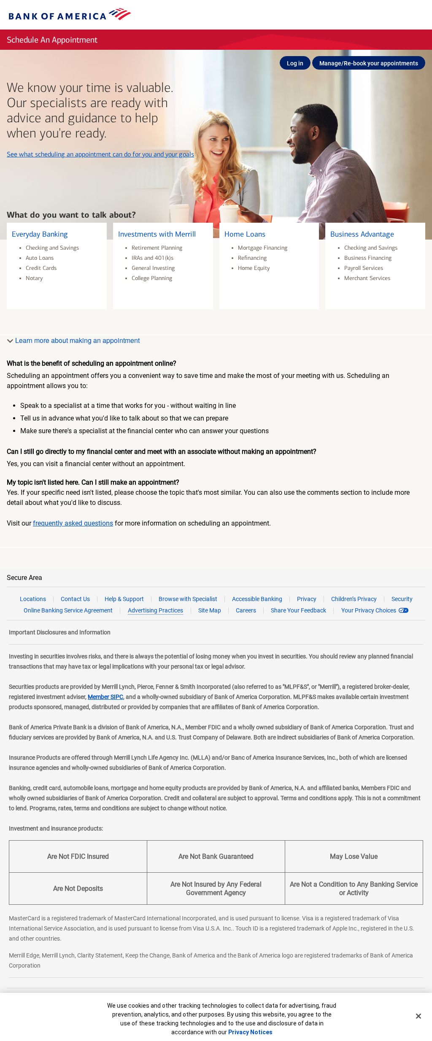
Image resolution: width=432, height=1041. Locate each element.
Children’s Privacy (354, 599)
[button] (57, 266)
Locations (33, 599)
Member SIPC (105, 696)
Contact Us (75, 599)
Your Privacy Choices (368, 610)
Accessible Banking (257, 599)
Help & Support (124, 599)
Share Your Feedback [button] (298, 610)
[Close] (418, 1016)
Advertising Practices (155, 610)
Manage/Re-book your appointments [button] (368, 63)
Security (402, 599)
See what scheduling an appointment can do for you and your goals (100, 154)
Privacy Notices (250, 1032)
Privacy (306, 599)
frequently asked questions (73, 523)
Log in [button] (295, 63)
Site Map (209, 610)
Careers (246, 610)
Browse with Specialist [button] (188, 599)
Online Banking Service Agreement (68, 610)
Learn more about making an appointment (77, 340)
